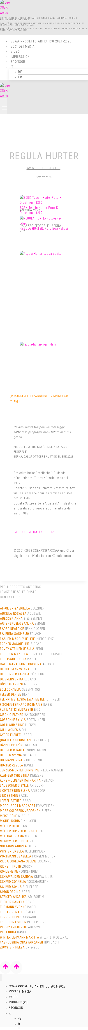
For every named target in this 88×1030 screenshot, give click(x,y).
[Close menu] (1, 977)
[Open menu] (3, 106)
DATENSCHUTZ (43, 532)
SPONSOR (16, 1008)
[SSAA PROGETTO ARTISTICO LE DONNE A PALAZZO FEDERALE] (5, 12)
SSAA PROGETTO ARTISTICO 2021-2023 (41, 41)
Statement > (44, 177)
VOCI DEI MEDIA (23, 46)
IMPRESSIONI (21, 56)
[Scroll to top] (5, 967)
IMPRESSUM (22, 532)
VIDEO (15, 51)
